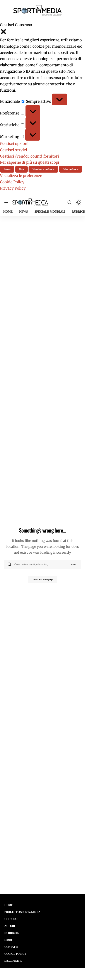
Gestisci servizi (13, 150)
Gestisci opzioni (14, 143)
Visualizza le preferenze (43, 169)
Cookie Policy (12, 182)
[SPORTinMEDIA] (30, 202)
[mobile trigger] (8, 202)
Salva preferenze (70, 169)
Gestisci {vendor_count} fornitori (29, 156)
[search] (69, 202)
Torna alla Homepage (42, 579)
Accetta (7, 169)
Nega (21, 169)
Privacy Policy (13, 188)
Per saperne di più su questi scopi (29, 162)
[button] (42, 32)
